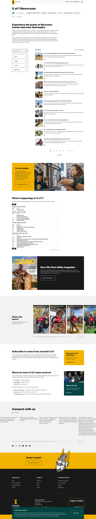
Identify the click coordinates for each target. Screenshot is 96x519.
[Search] (16, 1)
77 (68, 150)
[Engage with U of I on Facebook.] (13, 446)
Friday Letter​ (16, 392)
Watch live (68, 392)
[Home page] (13, 2)
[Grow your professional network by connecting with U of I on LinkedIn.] (23, 446)
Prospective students (63, 480)
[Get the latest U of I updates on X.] (16, 446)
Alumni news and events (19, 390)
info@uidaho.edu (38, 504)
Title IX (13, 487)
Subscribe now (69, 362)
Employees (60, 487)
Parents (60, 485)
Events (38, 487)
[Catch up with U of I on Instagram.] (19, 446)
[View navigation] (82, 1)
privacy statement (55, 515)
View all (82, 49)
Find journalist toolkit (22, 184)
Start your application (33, 462)
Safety (38, 485)
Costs (71, 1)
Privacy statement (16, 483)
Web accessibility (16, 485)
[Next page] (71, 150)
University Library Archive (19, 394)
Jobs (13, 480)
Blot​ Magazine (17, 382)
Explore (67, 1)
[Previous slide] (78, 336)
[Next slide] (82, 336)
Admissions (76, 1)
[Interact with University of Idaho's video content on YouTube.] (26, 446)
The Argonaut (17, 380)
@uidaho (16, 412)
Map (38, 483)
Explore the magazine (47, 278)
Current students (62, 483)
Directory (39, 480)
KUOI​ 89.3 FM (17, 384)
